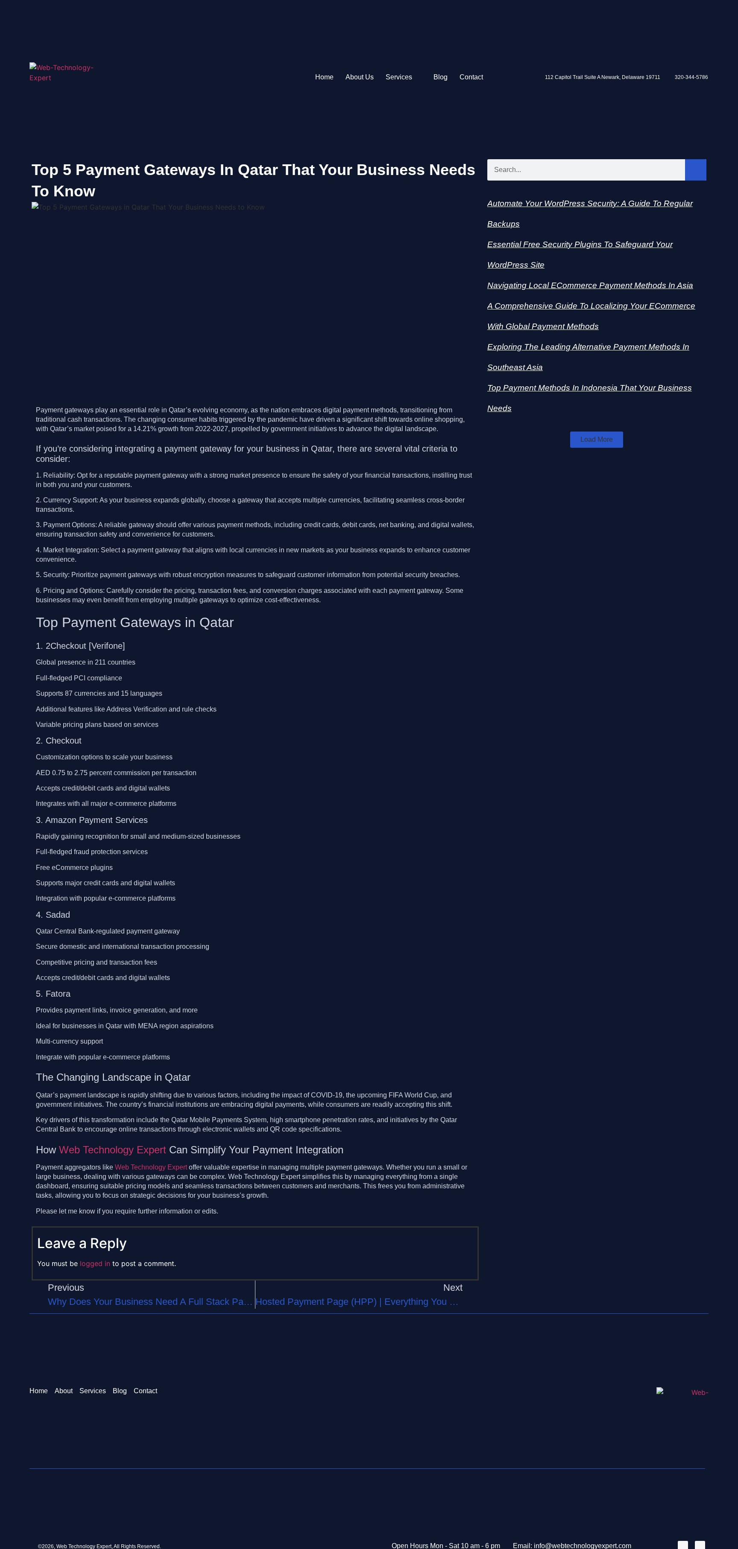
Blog (440, 77)
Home (324, 77)
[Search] (695, 170)
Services (399, 77)
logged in (95, 1263)
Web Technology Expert (112, 1149)
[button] (596, 440)
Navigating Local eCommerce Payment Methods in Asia (590, 285)
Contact (471, 77)
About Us (360, 77)
